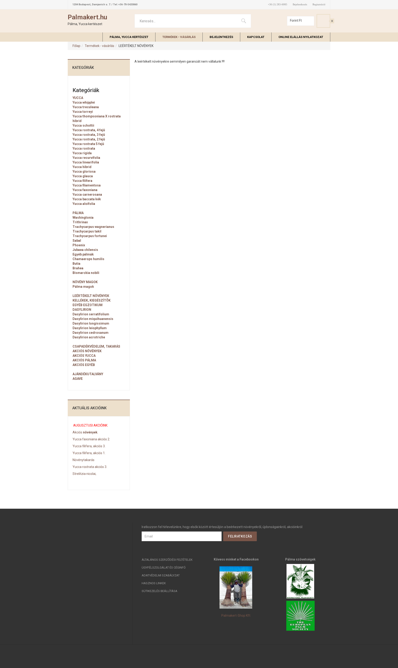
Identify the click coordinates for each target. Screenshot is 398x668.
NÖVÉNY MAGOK (85, 282)
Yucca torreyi (83, 111)
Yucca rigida (82, 153)
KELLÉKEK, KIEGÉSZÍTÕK (92, 300)
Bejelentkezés (300, 4)
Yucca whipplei (84, 102)
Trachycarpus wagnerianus (93, 227)
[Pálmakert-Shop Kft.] (236, 587)
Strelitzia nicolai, (84, 474)
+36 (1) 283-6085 (277, 4)
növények (89, 432)
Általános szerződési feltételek (167, 559)
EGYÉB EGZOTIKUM (87, 305)
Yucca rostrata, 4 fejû (89, 130)
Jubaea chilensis (85, 250)
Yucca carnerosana (87, 194)
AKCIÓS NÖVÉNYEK (87, 351)
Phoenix (79, 245)
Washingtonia (83, 217)
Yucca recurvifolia (86, 158)
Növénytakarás (83, 460)
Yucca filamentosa (87, 185)
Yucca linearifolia (86, 162)
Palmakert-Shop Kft (235, 615)
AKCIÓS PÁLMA (84, 360)
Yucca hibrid (82, 167)
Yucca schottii (83, 125)
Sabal (77, 240)
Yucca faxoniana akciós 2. (91, 439)
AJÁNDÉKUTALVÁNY (88, 374)
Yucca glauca (83, 176)
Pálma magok (83, 286)
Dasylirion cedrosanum (90, 332)
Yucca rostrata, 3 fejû (89, 135)
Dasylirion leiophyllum (90, 328)
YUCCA (78, 98)
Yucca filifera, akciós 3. (89, 446)
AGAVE (78, 378)
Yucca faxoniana (85, 190)
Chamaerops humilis (88, 259)
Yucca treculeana (86, 107)
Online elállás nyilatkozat (300, 37)
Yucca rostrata (84, 148)
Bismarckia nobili (86, 273)
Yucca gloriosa (84, 171)
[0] (323, 21)
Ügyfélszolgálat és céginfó (164, 567)
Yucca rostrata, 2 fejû (89, 139)
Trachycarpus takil (87, 231)
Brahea (78, 268)
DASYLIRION (82, 309)
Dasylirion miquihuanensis (93, 319)
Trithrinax (80, 222)
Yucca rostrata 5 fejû (88, 144)
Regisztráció (319, 4)
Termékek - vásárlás (179, 37)
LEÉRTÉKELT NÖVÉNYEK (91, 296)
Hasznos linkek (154, 583)
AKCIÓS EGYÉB (84, 365)
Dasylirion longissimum (91, 323)
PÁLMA (78, 213)
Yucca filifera (82, 181)
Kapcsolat (255, 37)
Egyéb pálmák (83, 254)
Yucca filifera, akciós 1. (89, 453)
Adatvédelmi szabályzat (161, 575)
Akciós (77, 432)
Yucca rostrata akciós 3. (90, 467)
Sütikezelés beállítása (159, 591)
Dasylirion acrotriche (89, 337)
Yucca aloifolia (84, 204)
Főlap (76, 46)
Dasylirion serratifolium (91, 314)
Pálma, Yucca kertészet (129, 37)
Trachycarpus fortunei (90, 236)
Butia (76, 263)
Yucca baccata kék (87, 199)
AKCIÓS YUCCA (84, 355)
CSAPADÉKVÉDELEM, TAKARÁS (96, 346)
